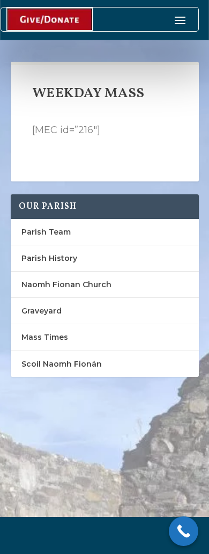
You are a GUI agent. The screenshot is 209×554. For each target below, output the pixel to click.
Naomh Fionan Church (66, 284)
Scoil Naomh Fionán (61, 364)
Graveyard (41, 311)
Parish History (49, 258)
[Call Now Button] (183, 531)
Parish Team (46, 232)
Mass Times (44, 337)
